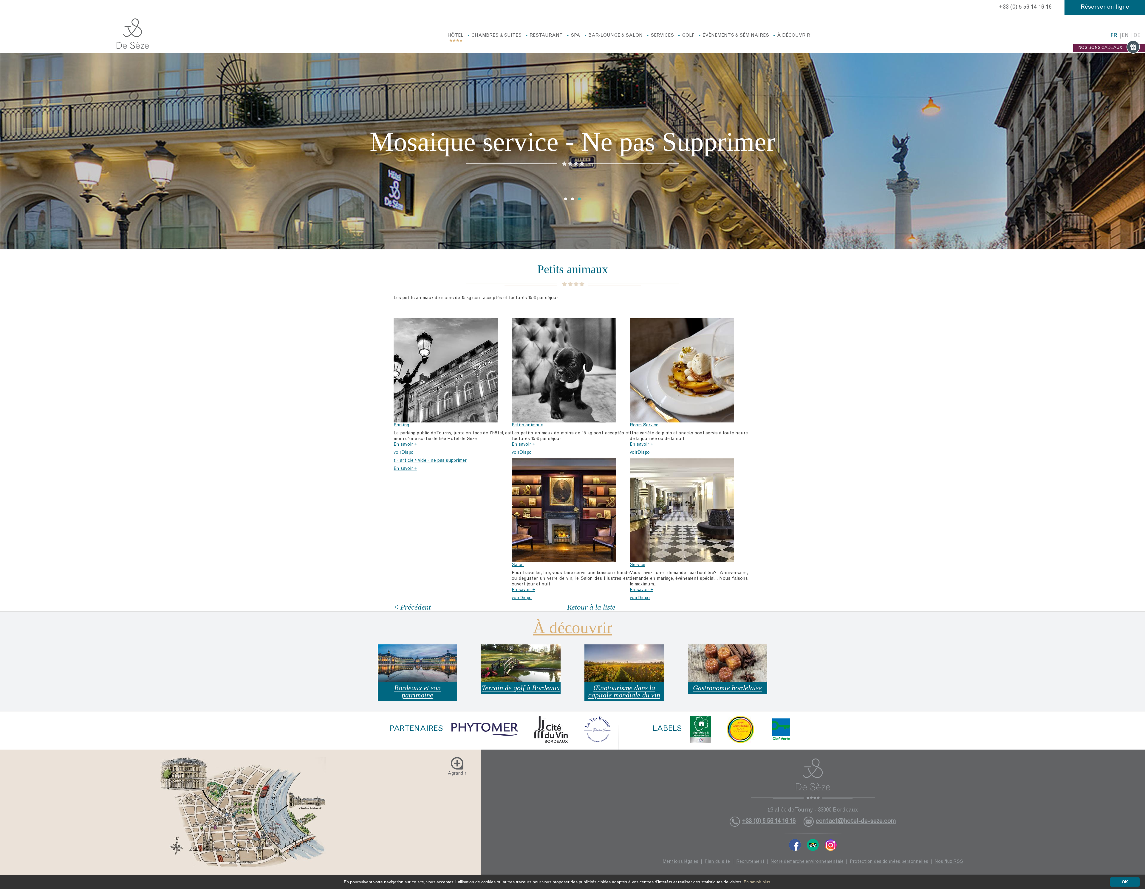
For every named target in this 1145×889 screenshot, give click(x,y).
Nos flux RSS (948, 862)
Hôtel (455, 35)
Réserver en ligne (1105, 7)
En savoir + (405, 444)
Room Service (644, 425)
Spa (575, 35)
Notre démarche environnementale (807, 862)
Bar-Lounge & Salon (615, 35)
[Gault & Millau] (740, 729)
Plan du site (717, 862)
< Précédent (412, 607)
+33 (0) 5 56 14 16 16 (1025, 7)
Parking (401, 425)
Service (637, 565)
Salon (518, 565)
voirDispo (404, 452)
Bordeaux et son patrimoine (417, 691)
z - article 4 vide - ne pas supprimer (430, 461)
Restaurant (546, 35)
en (1125, 35)
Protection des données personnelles (889, 862)
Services (662, 35)
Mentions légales (680, 862)
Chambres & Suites (496, 35)
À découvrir (793, 35)
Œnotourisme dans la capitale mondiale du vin (624, 691)
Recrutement (750, 862)
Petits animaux (527, 425)
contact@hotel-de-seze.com (856, 821)
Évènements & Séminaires (736, 35)
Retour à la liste (591, 607)
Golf (688, 35)
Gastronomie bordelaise (727, 688)
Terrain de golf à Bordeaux (521, 688)
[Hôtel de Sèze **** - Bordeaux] (813, 779)
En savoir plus (757, 881)
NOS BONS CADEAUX (1100, 48)
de (1136, 35)
